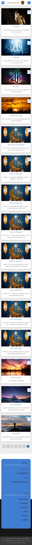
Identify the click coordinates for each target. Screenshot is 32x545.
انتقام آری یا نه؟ (16, 433)
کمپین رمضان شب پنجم (16, 232)
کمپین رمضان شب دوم (16, 319)
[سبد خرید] (3, 2)
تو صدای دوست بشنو (16, 404)
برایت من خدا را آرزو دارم (16, 115)
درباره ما (25, 511)
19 (8, 446)
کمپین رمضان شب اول (16, 348)
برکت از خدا (16, 86)
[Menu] (29, 2)
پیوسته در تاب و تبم (16, 377)
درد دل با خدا (16, 26)
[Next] (4, 446)
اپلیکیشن (25, 520)
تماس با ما (25, 516)
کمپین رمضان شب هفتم (16, 174)
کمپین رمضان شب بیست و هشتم (16, 145)
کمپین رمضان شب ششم (16, 203)
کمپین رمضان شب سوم (16, 290)
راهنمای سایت (23, 503)
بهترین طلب (16, 57)
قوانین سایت (24, 507)
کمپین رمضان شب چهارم (16, 261)
